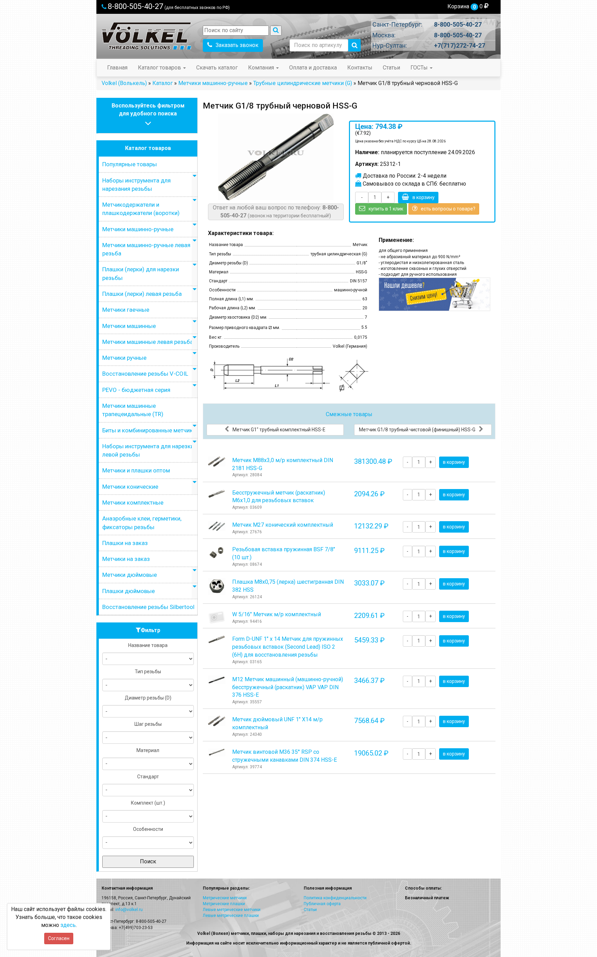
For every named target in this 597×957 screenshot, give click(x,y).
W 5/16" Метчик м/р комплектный (276, 614)
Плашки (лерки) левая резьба (142, 293)
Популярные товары (129, 164)
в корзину (424, 197)
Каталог (162, 83)
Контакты (359, 67)
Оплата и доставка (313, 67)
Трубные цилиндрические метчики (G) (302, 83)
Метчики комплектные (132, 502)
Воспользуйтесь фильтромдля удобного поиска (148, 109)
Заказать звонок (237, 45)
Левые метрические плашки (231, 915)
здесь (68, 925)
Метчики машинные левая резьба (147, 341)
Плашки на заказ (125, 543)
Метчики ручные (124, 357)
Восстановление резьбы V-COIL (145, 373)
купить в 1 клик (386, 209)
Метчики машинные (129, 325)
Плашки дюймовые (128, 591)
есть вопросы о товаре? (448, 209)
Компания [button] (261, 67)
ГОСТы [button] (419, 67)
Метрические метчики (225, 897)
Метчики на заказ (126, 558)
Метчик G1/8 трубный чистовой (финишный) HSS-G (417, 429)
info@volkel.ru (129, 909)
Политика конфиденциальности (335, 897)
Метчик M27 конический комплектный (282, 525)
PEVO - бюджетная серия (136, 389)
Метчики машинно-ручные (213, 83)
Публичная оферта (322, 903)
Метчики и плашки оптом (136, 470)
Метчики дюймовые (129, 574)
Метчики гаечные (125, 309)
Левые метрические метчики (231, 909)
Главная (117, 67)
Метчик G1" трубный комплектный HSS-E (279, 429)
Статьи (391, 67)
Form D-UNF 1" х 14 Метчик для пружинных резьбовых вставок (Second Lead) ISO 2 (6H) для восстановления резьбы (287, 647)
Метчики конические (130, 486)
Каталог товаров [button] (160, 67)
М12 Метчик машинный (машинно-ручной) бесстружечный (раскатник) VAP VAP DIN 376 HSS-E (287, 687)
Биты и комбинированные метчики (149, 430)
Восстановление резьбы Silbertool (148, 606)
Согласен (58, 938)
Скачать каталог (217, 67)
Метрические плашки (224, 903)
